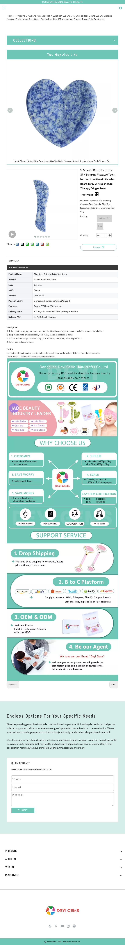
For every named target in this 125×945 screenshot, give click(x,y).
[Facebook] (50, 926)
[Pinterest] (74, 926)
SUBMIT (23, 810)
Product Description (18, 267)
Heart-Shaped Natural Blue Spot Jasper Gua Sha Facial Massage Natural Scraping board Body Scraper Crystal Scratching (62, 161)
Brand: (12, 260)
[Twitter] (56, 926)
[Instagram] (68, 926)
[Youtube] (62, 926)
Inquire (96, 247)
